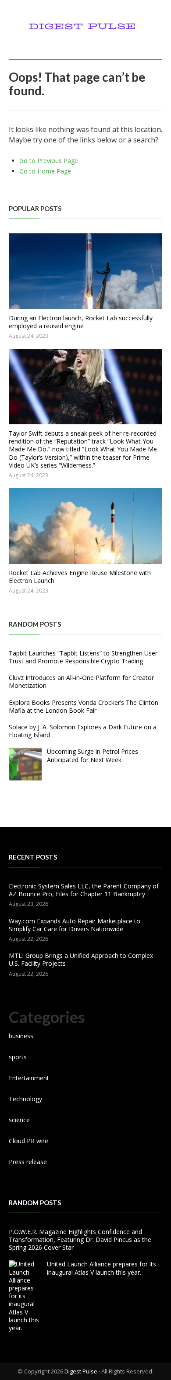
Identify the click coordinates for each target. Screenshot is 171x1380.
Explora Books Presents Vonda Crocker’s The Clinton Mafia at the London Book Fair (83, 706)
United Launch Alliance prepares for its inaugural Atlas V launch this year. (101, 1268)
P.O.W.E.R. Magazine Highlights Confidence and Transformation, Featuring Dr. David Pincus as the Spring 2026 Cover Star (80, 1239)
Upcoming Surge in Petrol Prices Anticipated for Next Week (92, 755)
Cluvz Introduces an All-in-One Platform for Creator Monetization (81, 681)
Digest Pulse (80, 1371)
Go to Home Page (45, 171)
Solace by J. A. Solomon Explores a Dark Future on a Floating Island (83, 731)
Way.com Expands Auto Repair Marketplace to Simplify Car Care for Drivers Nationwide (74, 925)
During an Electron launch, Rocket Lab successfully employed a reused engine (81, 322)
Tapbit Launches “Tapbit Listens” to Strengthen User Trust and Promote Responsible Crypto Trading (83, 657)
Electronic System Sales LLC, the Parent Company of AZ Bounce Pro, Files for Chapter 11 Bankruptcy (84, 890)
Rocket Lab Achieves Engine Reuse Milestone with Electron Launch (80, 577)
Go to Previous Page (48, 160)
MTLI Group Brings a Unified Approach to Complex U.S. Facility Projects (81, 959)
